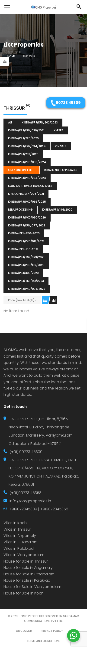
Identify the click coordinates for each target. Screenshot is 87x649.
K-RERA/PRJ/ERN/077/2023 (26, 225)
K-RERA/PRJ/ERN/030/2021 (26, 130)
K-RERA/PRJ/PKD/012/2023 (26, 241)
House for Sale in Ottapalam (29, 574)
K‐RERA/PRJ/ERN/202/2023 (40, 122)
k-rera (59, 130)
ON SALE (60, 146)
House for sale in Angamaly (28, 567)
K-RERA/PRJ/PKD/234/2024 (27, 178)
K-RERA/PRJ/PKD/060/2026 (27, 217)
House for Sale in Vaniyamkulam (32, 586)
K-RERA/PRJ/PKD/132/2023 (26, 265)
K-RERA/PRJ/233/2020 (23, 154)
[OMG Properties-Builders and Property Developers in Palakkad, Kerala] (43, 7)
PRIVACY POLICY (52, 631)
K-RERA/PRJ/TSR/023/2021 (26, 257)
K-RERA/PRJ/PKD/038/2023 (26, 289)
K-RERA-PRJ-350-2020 (24, 233)
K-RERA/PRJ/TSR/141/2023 (26, 281)
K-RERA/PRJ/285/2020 (23, 138)
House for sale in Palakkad (26, 580)
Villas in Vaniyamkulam (23, 554)
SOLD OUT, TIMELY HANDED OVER (30, 186)
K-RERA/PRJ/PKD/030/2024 (27, 162)
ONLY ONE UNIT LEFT (21, 170)
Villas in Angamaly (19, 535)
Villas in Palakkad (18, 548)
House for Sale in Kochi (23, 593)
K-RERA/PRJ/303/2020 (23, 273)
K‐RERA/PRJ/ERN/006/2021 (26, 194)
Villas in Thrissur (17, 529)
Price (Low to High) (21, 300)
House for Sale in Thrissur (25, 561)
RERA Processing (20, 210)
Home (11, 56)
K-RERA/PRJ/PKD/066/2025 (27, 202)
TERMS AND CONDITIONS (43, 641)
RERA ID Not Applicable (60, 170)
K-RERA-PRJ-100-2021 (23, 249)
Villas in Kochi (15, 523)
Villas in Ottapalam (20, 542)
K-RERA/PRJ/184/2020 (57, 210)
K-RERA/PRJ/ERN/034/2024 (27, 146)
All (10, 122)
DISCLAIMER (24, 631)
